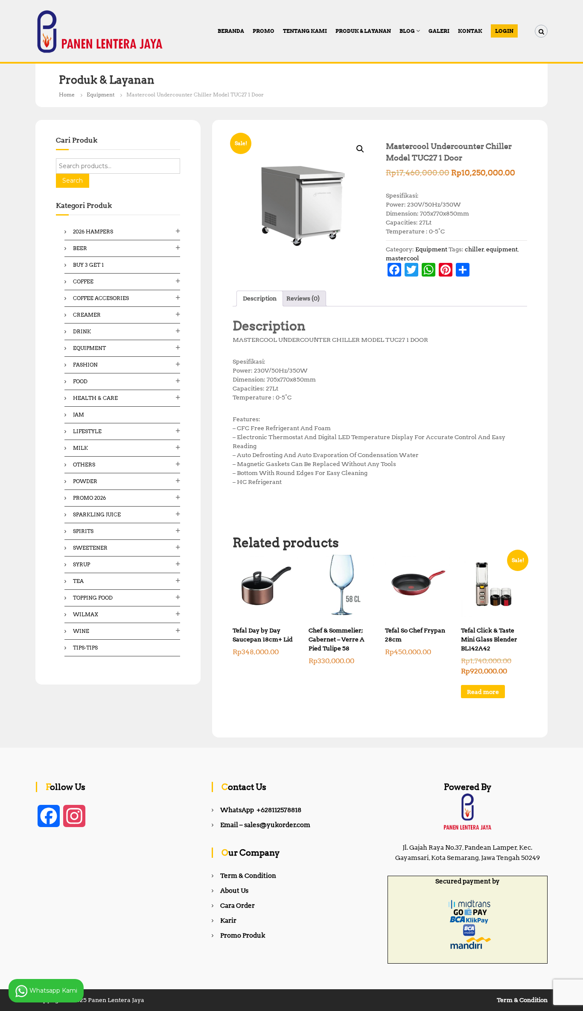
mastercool (402, 258)
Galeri (439, 31)
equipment (502, 249)
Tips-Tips (85, 647)
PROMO (263, 31)
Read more (483, 691)
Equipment (100, 94)
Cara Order (237, 905)
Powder (85, 481)
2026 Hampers (93, 231)
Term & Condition (248, 876)
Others (84, 464)
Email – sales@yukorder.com (265, 825)
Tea (78, 581)
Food (80, 381)
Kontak (470, 31)
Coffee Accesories (101, 298)
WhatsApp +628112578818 (260, 810)
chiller (474, 249)
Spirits (83, 531)
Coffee (83, 281)
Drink (82, 331)
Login (504, 31)
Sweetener (90, 548)
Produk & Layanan (363, 31)
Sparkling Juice (97, 514)
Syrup (81, 564)
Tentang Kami (305, 31)
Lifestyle (87, 431)
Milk (80, 448)
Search (72, 180)
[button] (360, 149)
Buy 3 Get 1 (88, 265)
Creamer (87, 315)
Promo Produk (242, 935)
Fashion (85, 364)
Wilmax (85, 614)
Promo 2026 (89, 498)
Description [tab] (260, 298)
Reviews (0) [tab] (303, 298)
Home (67, 94)
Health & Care (95, 398)
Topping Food (93, 597)
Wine (81, 631)
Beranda (231, 31)
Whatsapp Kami (52, 990)
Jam (78, 414)
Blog (407, 31)
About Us (234, 890)
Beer (80, 248)
